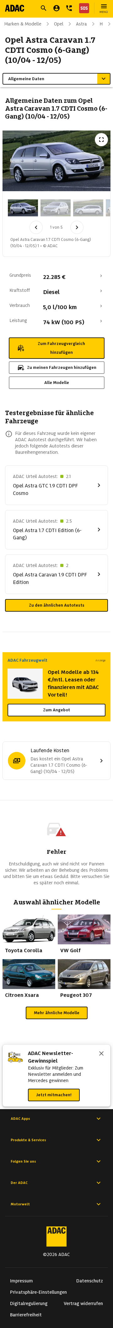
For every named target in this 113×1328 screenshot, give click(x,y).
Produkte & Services (28, 1140)
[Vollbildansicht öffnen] (101, 139)
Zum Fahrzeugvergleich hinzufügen (61, 348)
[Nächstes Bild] (76, 227)
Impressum (21, 1281)
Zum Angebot (56, 710)
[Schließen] (101, 1054)
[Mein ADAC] (56, 8)
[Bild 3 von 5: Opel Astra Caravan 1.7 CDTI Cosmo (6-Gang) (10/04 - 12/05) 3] (88, 208)
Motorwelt (20, 1204)
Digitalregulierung (28, 1303)
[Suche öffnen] (43, 8)
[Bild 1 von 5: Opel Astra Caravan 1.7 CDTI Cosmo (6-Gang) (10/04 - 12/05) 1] (23, 208)
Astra (81, 24)
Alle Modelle (56, 382)
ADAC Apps (20, 1118)
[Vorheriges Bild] (36, 227)
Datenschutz (89, 1281)
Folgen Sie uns (23, 1161)
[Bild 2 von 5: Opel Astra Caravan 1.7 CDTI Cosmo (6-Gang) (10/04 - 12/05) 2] (55, 208)
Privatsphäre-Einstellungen (38, 1292)
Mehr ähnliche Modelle (56, 1012)
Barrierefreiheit (26, 1315)
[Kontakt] (69, 8)
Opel (58, 24)
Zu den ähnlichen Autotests (56, 605)
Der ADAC (19, 1183)
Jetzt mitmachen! (54, 1094)
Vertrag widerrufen (83, 1303)
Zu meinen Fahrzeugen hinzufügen (61, 367)
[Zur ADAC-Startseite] (14, 8)
